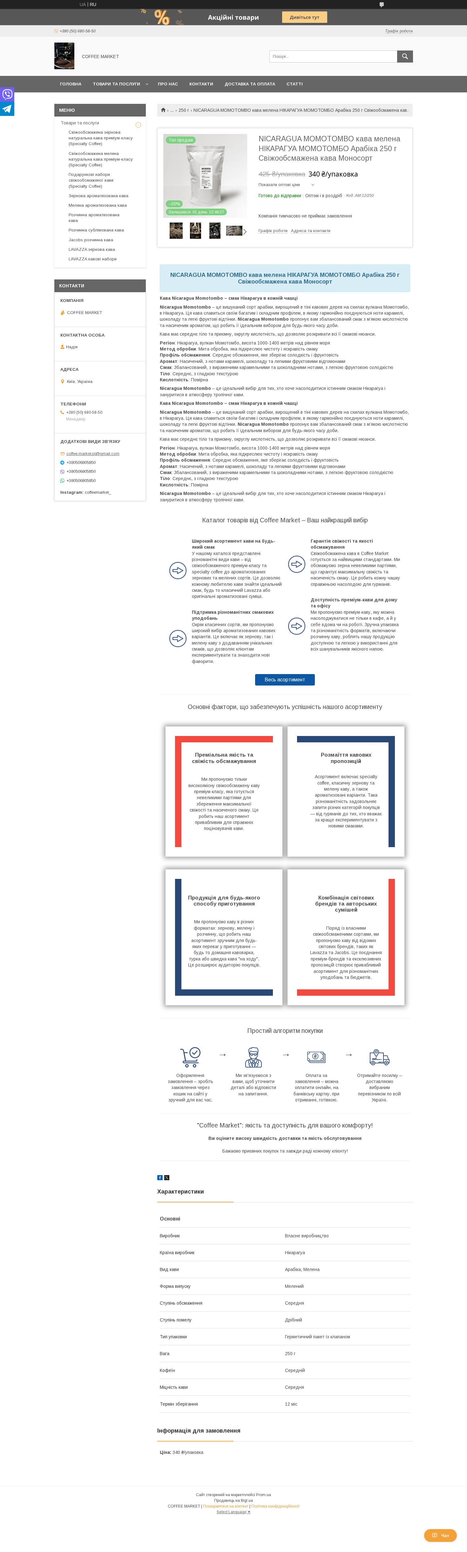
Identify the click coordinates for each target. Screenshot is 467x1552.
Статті (295, 84)
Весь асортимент (285, 679)
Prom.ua (263, 1495)
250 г (184, 110)
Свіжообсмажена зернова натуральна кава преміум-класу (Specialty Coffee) (101, 138)
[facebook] (160, 1178)
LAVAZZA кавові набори (93, 259)
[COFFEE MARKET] (64, 67)
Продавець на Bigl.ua (233, 1500)
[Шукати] (405, 56)
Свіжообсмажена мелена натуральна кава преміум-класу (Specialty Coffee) (101, 159)
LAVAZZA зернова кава (92, 249)
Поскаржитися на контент (225, 1506)
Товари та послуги (116, 84)
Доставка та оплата (250, 84)
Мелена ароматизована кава (98, 205)
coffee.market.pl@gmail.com (92, 453)
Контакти (201, 84)
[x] (166, 1178)
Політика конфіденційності (275, 1506)
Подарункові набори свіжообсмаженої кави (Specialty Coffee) (91, 180)
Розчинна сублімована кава (96, 230)
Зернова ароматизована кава (98, 195)
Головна (70, 84)
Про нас (168, 84)
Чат (445, 1535)
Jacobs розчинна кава (91, 239)
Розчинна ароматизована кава (94, 217)
